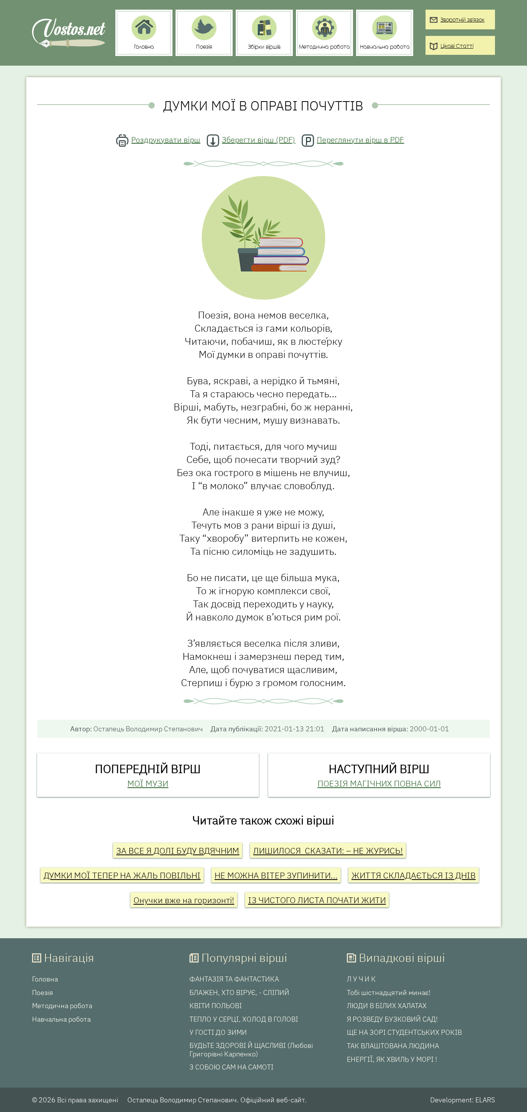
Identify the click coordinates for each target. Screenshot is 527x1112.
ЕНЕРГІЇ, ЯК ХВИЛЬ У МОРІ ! (392, 1059)
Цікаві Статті (457, 46)
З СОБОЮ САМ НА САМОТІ (231, 1067)
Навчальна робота (61, 1019)
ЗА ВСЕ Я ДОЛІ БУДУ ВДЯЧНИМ (177, 850)
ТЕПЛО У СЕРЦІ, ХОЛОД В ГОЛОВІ (243, 1019)
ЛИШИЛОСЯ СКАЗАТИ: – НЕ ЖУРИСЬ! (328, 850)
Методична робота (62, 1006)
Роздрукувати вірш (165, 139)
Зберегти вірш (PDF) (258, 139)
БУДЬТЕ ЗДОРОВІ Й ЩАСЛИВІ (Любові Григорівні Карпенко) (251, 1049)
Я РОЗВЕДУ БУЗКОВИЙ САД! (392, 1019)
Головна (45, 979)
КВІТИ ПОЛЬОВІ (215, 1006)
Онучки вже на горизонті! (183, 899)
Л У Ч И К (361, 979)
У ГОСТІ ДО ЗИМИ (218, 1032)
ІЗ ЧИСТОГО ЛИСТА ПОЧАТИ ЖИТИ (317, 899)
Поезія (42, 992)
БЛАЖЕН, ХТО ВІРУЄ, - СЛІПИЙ (239, 992)
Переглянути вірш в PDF (360, 139)
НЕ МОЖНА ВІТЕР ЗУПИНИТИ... (276, 875)
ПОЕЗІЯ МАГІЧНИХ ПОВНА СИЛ (379, 783)
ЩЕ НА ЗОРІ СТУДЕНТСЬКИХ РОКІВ (404, 1032)
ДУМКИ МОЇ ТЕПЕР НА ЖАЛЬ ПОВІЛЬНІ (122, 875)
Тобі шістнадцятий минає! (389, 992)
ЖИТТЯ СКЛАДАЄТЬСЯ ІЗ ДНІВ (413, 875)
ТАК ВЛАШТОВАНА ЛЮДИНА (393, 1046)
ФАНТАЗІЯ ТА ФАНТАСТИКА (234, 979)
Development (451, 1099)
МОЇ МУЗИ (147, 783)
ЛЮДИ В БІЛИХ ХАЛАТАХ (387, 1006)
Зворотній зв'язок (463, 20)
